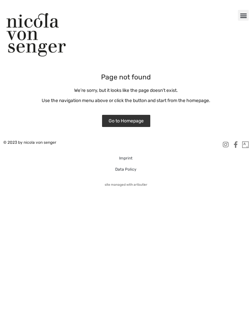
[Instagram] (225, 144)
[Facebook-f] (235, 144)
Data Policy (125, 169)
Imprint (126, 158)
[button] (243, 15)
